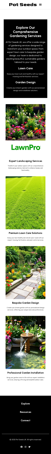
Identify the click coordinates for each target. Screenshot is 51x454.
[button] (40, 5)
